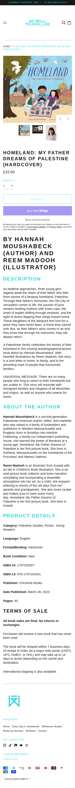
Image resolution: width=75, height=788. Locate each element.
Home (6, 46)
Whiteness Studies (52, 726)
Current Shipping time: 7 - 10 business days (37, 2)
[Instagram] (4, 745)
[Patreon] (15, 745)
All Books (31, 730)
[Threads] (26, 745)
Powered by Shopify (10, 759)
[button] (64, 22)
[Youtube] (21, 745)
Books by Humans (13, 730)
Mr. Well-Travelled (19, 754)
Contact (42, 730)
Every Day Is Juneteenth (25, 726)
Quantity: (9, 180)
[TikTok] (10, 745)
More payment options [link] (37, 219)
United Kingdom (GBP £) (16, 779)
